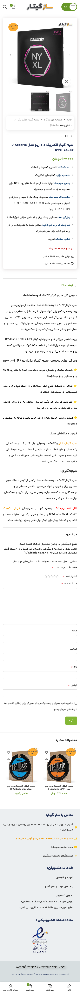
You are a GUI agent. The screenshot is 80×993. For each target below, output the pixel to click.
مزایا (74, 631)
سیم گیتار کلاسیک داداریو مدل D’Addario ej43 (59, 787)
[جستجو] (5, 7)
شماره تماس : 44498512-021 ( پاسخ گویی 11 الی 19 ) (44, 839)
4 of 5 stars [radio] (48, 576)
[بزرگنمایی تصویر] (66, 81)
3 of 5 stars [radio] (51, 576)
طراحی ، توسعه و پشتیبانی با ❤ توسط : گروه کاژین (40, 967)
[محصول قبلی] (71, 136)
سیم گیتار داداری (67, 443)
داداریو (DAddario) (61, 126)
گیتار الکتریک (11, 508)
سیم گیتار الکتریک (28, 120)
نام (74, 666)
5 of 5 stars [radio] (45, 576)
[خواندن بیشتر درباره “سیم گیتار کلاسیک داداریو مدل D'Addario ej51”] (8, 759)
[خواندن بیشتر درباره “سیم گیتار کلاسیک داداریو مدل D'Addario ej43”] (46, 759)
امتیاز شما (70, 576)
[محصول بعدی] (62, 136)
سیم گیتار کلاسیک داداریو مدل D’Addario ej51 (21, 787)
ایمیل (72, 685)
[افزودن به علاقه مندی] (46, 752)
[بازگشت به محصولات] (66, 136)
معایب (73, 649)
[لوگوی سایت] (40, 7)
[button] (70, 55)
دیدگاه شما (69, 583)
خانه (69, 120)
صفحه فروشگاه (53, 120)
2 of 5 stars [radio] (54, 576)
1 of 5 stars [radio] (57, 576)
